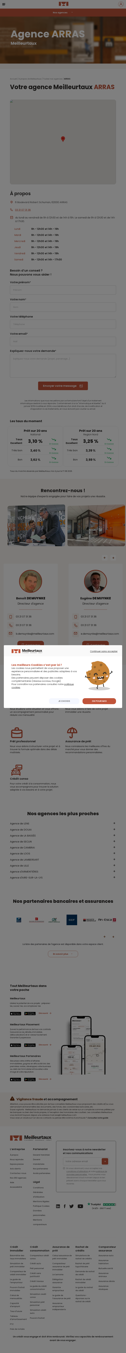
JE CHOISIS (64, 701)
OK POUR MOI (99, 701)
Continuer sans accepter (102, 654)
